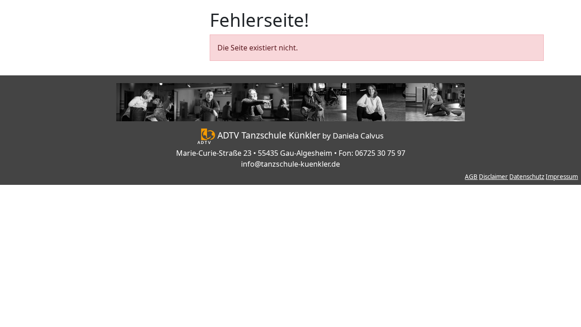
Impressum (562, 177)
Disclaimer (493, 177)
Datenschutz (526, 177)
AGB (471, 177)
